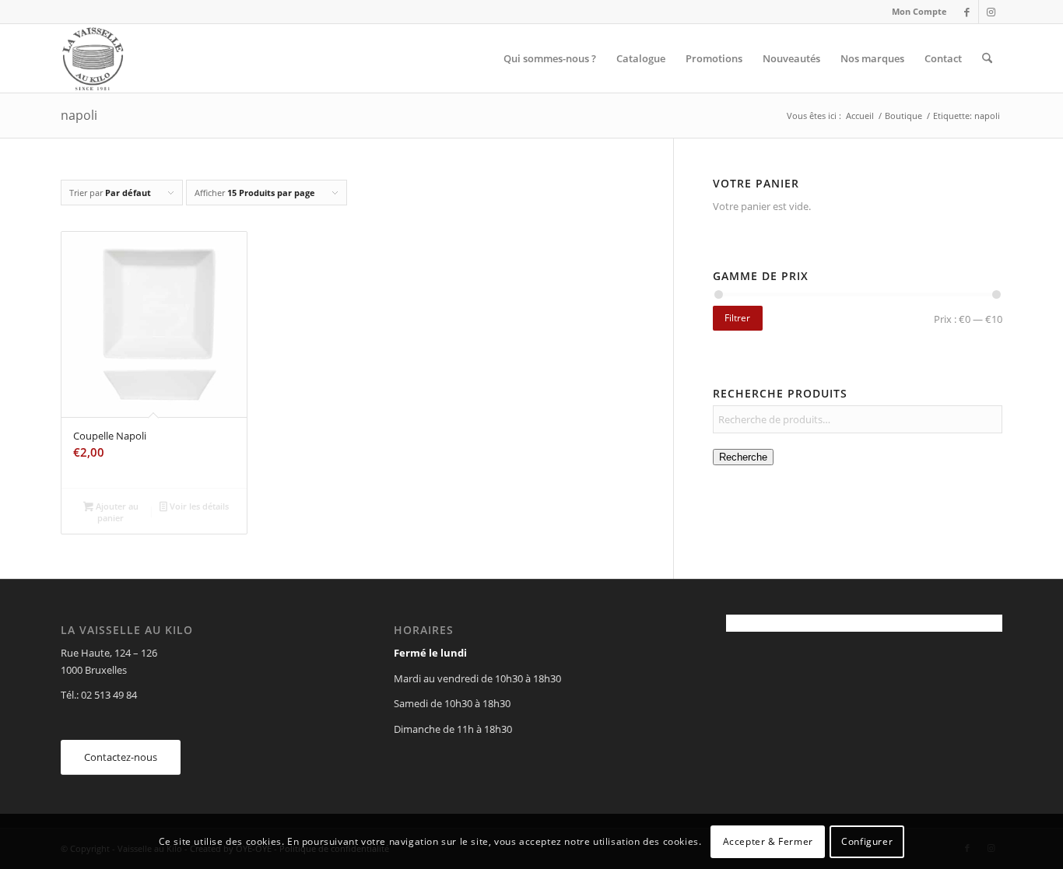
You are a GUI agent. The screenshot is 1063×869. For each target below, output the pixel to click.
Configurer (867, 841)
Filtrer (737, 317)
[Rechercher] (987, 58)
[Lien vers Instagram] (990, 11)
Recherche (743, 457)
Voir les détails (198, 506)
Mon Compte (919, 11)
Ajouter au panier (116, 512)
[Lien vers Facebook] (967, 11)
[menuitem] (915, 12)
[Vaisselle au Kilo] (93, 58)
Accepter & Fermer (768, 841)
